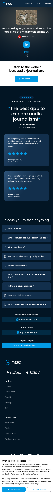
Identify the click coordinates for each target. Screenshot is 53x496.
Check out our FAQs (28, 319)
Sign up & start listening (24, 345)
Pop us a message (28, 332)
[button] (26, 229)
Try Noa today (23, 79)
